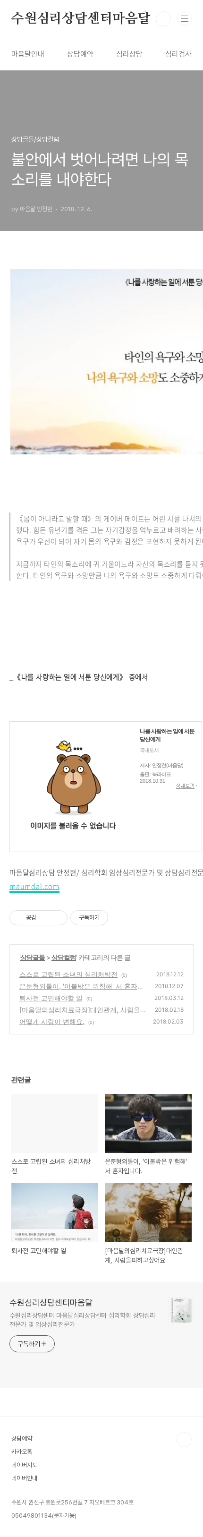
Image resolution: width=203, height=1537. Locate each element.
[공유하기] (45, 918)
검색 (163, 19)
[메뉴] (185, 18)
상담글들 (32, 957)
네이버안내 (24, 1478)
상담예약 (80, 54)
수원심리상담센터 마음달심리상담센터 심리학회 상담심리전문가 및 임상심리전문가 (82, 1320)
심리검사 (178, 54)
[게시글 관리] (57, 918)
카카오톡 (21, 1451)
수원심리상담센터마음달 (81, 19)
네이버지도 (24, 1465)
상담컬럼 (63, 957)
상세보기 (186, 786)
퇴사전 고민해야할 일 (51, 998)
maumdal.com (34, 886)
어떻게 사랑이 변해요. (52, 1021)
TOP (184, 1439)
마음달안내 (27, 54)
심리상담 (129, 54)
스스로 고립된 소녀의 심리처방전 (68, 974)
